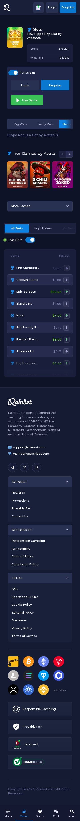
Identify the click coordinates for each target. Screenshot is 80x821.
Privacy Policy (22, 628)
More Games (20, 206)
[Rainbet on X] (24, 467)
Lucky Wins (45, 124)
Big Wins (20, 124)
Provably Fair (21, 508)
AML (15, 589)
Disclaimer (19, 620)
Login (52, 7)
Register (68, 7)
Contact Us (20, 516)
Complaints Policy (25, 564)
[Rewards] (38, 7)
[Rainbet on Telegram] (12, 467)
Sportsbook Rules (25, 597)
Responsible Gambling (28, 540)
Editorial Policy (23, 612)
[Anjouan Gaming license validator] (17, 744)
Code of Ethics (23, 556)
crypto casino (26, 417)
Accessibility (21, 548)
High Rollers (43, 228)
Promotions (20, 500)
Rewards (18, 492)
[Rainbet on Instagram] (36, 467)
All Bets (17, 228)
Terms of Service (24, 636)
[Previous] (62, 154)
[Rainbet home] (7, 7)
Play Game (30, 100)
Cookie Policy (22, 604)
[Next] (69, 154)
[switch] (13, 72)
